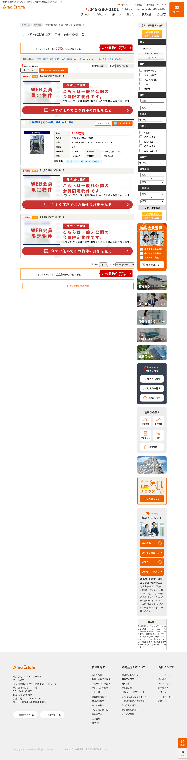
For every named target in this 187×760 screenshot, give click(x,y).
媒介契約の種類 (129, 705)
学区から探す (154, 397)
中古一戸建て (150, 75)
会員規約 (79, 749)
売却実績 (126, 683)
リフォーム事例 (165, 696)
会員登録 (183, 745)
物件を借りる (147, 320)
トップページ (164, 674)
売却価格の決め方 (130, 709)
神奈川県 (147, 48)
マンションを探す (100, 687)
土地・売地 (101, 59)
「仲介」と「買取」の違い (134, 692)
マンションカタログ (101, 709)
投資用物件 (146, 355)
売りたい (101, 14)
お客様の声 (163, 687)
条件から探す (153, 378)
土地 (146, 84)
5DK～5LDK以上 (151, 150)
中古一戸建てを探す (101, 683)
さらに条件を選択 (153, 207)
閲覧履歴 (138, 4)
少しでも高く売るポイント (134, 696)
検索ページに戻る (152, 35)
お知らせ (146, 562)
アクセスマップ (149, 571)
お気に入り (125, 4)
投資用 (147, 88)
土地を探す (97, 692)
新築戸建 (145, 424)
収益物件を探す (99, 696)
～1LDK (147, 132)
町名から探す (153, 388)
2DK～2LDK (149, 137)
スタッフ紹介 (148, 552)
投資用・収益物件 (115, 59)
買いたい (86, 14)
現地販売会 (97, 714)
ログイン (163, 4)
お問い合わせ (176, 11)
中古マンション (89, 59)
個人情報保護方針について (97, 749)
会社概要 (162, 14)
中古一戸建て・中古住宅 (71, 59)
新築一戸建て (150, 70)
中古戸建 (158, 424)
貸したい (131, 14)
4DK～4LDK (149, 146)
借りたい (116, 14)
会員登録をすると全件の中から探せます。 (58, 48)
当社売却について (130, 674)
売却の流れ (127, 687)
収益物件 (153, 446)
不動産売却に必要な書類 (133, 700)
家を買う (144, 285)
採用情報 (51, 714)
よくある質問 (128, 714)
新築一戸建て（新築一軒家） (48, 59)
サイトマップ (67, 749)
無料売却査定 (128, 679)
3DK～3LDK (149, 141)
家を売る (144, 302)
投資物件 (146, 14)
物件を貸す (146, 337)
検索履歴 (150, 4)
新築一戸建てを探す (101, 679)
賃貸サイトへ (24, 714)
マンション (145, 437)
